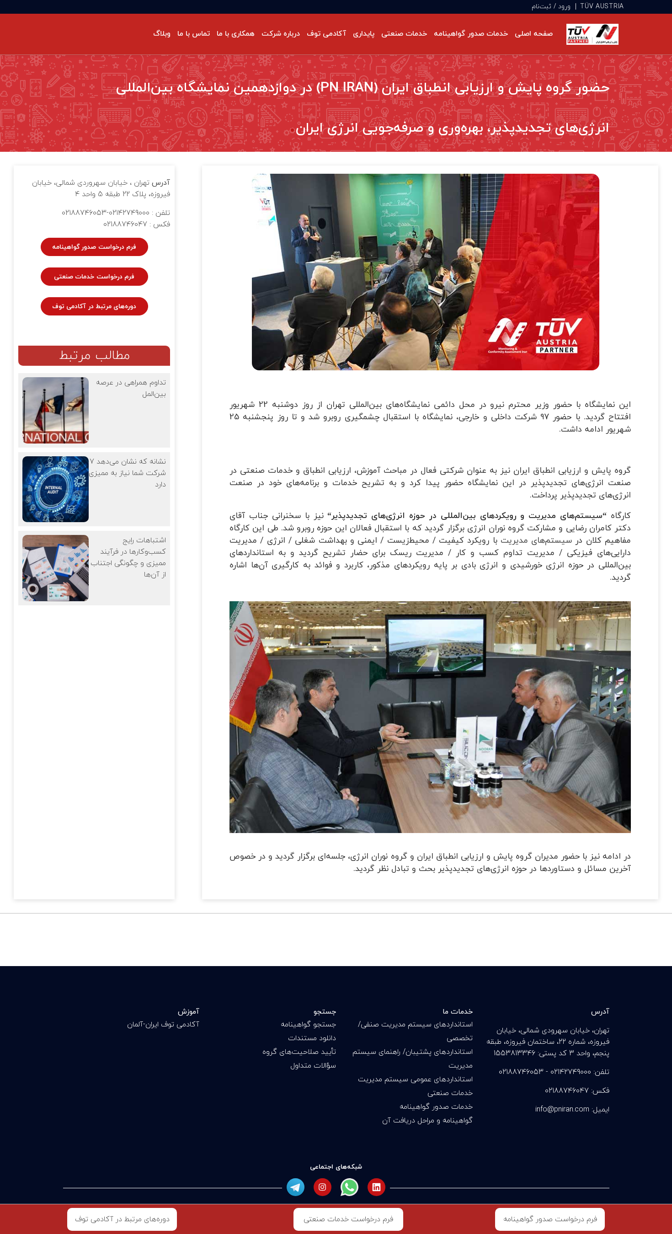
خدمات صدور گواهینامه (436, 1107)
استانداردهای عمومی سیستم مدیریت (415, 1079)
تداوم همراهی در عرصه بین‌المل (131, 388)
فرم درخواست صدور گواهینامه (94, 247)
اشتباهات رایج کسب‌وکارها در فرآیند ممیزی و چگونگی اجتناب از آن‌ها (128, 557)
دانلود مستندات (312, 1038)
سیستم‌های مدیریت (536, 540)
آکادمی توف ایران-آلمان (163, 1025)
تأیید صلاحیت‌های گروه (299, 1052)
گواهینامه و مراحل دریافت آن (427, 1121)
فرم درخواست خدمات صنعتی (94, 276)
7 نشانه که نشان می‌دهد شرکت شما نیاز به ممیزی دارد (127, 473)
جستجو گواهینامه (308, 1025)
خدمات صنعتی (450, 1093)
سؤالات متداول (313, 1066)
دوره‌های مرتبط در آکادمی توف (94, 306)
